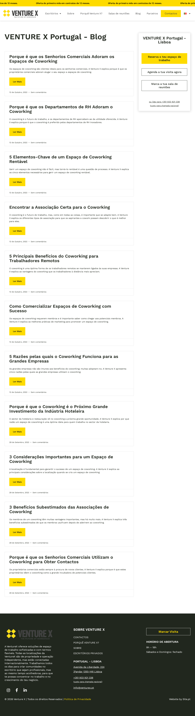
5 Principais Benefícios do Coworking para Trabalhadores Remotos (53, 258)
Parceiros (152, 13)
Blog (138, 13)
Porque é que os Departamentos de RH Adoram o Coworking (61, 109)
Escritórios (51, 13)
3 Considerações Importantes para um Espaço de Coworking (61, 459)
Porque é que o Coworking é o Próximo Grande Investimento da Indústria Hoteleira (58, 409)
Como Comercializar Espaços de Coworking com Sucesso (60, 308)
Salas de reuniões (118, 13)
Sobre (70, 13)
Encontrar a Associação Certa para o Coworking (59, 207)
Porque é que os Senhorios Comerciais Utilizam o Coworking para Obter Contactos (61, 559)
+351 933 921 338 (83, 677)
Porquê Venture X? (91, 13)
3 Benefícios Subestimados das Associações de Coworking (59, 509)
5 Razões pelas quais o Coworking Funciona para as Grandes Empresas (63, 359)
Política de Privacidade (77, 699)
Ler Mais (17, 81)
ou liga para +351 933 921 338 (164, 102)
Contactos (171, 13)
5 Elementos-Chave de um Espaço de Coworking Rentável (60, 159)
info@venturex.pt (83, 687)
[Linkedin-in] (25, 690)
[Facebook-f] (17, 690)
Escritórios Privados (88, 653)
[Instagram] (8, 690)
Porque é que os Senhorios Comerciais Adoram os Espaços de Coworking (61, 59)
